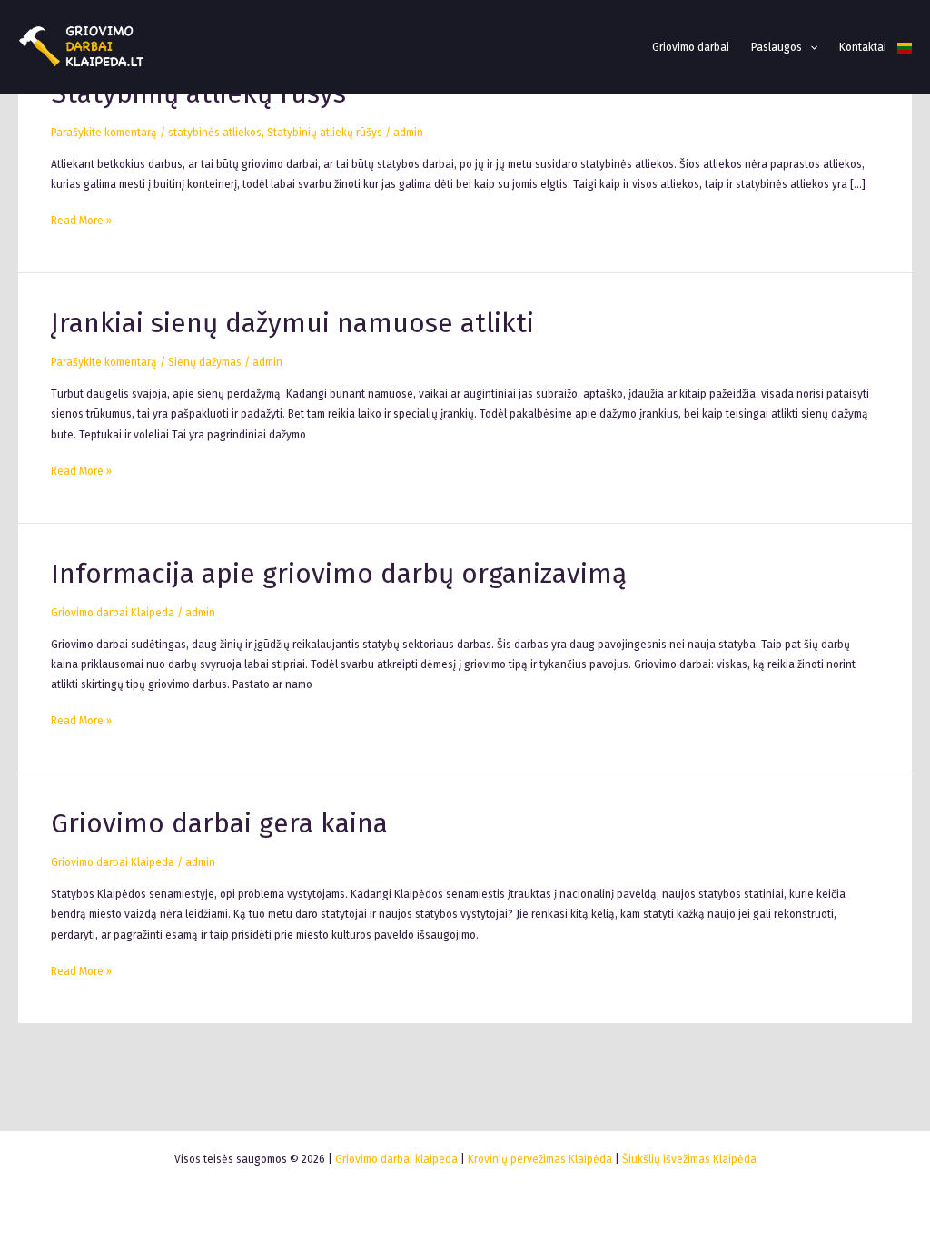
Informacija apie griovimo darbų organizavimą (339, 573)
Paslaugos (776, 47)
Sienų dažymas (205, 362)
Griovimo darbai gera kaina (219, 823)
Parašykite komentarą (104, 132)
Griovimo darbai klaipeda (396, 1159)
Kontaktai (862, 47)
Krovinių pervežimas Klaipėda (540, 1159)
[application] (809, 47)
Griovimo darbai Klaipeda (112, 612)
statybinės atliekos (215, 132)
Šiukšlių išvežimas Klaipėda (689, 1159)
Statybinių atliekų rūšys (324, 132)
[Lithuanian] (904, 47)
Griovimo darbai (690, 47)
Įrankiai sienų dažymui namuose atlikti (292, 323)
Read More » (81, 219)
